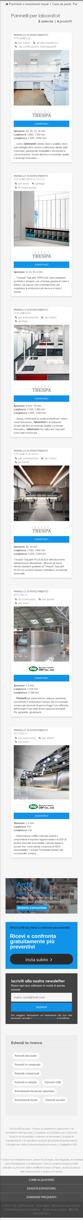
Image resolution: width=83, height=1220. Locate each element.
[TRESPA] (41, 112)
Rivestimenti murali (26, 1100)
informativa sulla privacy (44, 1018)
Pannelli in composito (28, 1064)
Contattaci (41, 124)
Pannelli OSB (53, 1082)
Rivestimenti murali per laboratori (34, 1091)
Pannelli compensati (27, 1073)
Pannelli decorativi (26, 1055)
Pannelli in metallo (26, 1082)
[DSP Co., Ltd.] (41, 667)
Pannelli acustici (55, 1100)
